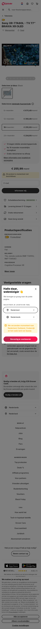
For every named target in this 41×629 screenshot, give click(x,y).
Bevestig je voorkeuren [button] (20, 339)
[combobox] (20, 310)
